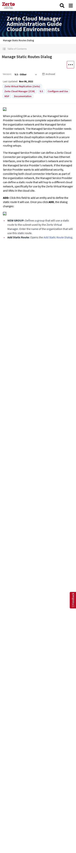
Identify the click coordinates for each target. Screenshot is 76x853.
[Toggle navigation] (70, 5)
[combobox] (25, 74)
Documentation (23, 96)
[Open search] (62, 5)
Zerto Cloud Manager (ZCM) (19, 91)
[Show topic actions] (70, 64)
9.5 (41, 91)
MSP (6, 96)
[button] (38, 48)
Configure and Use (58, 91)
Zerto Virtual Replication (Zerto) (22, 86)
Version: (7, 74)
